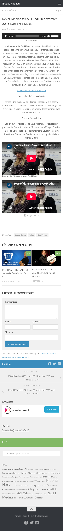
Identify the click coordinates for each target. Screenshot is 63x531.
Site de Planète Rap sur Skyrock (31, 90)
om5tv (47, 485)
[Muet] (48, 36)
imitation (12, 477)
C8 (32, 469)
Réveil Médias (9, 10)
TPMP (20, 498)
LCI (54, 477)
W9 (27, 498)
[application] (31, 36)
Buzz (29, 469)
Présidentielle (7, 494)
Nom (8, 321)
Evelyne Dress (7, 473)
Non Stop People (35, 485)
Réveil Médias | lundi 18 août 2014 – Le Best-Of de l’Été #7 (15, 273)
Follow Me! (52, 409)
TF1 (16, 497)
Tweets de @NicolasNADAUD (15, 430)
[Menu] (59, 3)
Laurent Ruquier (46, 477)
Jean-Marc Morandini (22, 477)
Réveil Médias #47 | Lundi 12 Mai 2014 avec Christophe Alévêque (44, 272)
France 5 (33, 473)
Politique (32, 489)
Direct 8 (46, 469)
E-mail (36, 321)
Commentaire (11, 302)
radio (13, 494)
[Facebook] (49, 364)
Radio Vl (30, 494)
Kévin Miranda (34, 477)
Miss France (41, 481)
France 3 (25, 473)
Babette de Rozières (10, 469)
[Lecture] (6, 36)
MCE (35, 481)
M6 (21, 481)
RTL (44, 493)
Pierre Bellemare (21, 490)
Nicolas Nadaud (10, 3)
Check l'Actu (38, 469)
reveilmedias (38, 494)
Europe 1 (53, 469)
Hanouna (5, 477)
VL (25, 498)
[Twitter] (54, 364)
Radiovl (31, 235)
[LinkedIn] (59, 364)
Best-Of (23, 469)
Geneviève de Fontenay (48, 473)
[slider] (55, 35)
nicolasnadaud (22, 485)
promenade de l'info (46, 489)
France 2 (17, 473)
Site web (9, 332)
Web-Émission (36, 497)
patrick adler (11, 490)
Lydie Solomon (14, 481)
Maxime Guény (28, 481)
